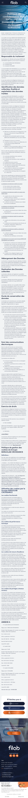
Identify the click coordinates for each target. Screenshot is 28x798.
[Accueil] (14, 2)
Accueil (2, 33)
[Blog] (10, 755)
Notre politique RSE (7, 776)
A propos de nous (8, 33)
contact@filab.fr (4, 434)
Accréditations (6, 774)
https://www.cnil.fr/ (17, 445)
